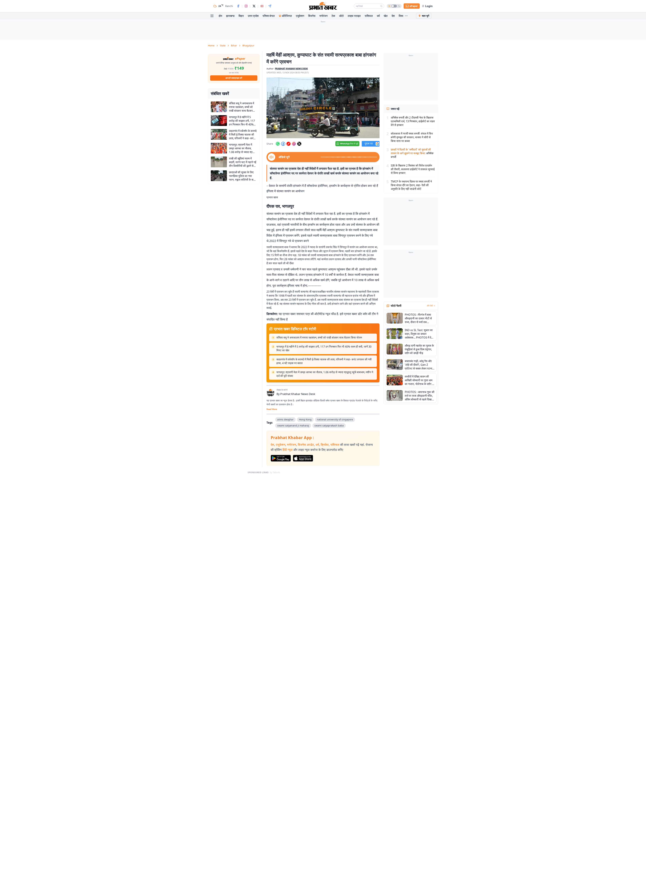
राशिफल (369, 16)
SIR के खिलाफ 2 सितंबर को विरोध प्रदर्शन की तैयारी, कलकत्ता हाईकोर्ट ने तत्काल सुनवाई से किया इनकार (413, 169)
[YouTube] (261, 6)
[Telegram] (269, 6)
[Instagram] (246, 6)
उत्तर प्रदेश (253, 16)
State (223, 45)
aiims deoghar (285, 419)
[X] (254, 6)
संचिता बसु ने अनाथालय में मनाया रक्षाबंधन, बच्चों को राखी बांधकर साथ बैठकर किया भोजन (319, 337)
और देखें (430, 305)
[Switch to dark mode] (394, 6)
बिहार (241, 16)
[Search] (381, 6)
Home (211, 45)
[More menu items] (406, 15)
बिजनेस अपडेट (306, 445)
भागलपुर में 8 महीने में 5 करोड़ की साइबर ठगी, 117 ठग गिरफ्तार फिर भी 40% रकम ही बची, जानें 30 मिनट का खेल (323, 348)
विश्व (401, 16)
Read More (271, 409)
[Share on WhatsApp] (278, 144)
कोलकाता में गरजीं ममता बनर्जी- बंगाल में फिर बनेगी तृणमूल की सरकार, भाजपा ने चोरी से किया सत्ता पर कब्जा (412, 137)
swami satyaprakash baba (329, 425)
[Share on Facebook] (283, 144)
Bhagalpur (248, 45)
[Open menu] (212, 15)
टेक (333, 16)
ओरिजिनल (287, 16)
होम (220, 16)
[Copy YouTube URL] (288, 144)
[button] (323, 108)
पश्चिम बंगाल (269, 16)
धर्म (378, 16)
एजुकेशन (300, 16)
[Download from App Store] (303, 458)
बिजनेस (311, 16)
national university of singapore (335, 419)
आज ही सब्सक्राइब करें (233, 78)
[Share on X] (299, 144)
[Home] (323, 6)
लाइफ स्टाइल (354, 16)
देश (393, 16)
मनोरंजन (323, 16)
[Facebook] (238, 6)
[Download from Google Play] (281, 458)
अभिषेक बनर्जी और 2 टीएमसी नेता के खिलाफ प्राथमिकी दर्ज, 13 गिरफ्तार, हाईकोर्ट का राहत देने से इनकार (413, 121)
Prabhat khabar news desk (291, 68)
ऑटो (341, 16)
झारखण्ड (230, 16)
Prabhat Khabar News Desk (297, 394)
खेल (386, 16)
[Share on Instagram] (294, 144)
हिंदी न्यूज (287, 450)
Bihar (234, 45)
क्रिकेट (325, 445)
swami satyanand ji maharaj (293, 425)
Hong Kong (305, 419)
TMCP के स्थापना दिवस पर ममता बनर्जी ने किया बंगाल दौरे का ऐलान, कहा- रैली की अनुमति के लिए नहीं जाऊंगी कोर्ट (411, 185)
